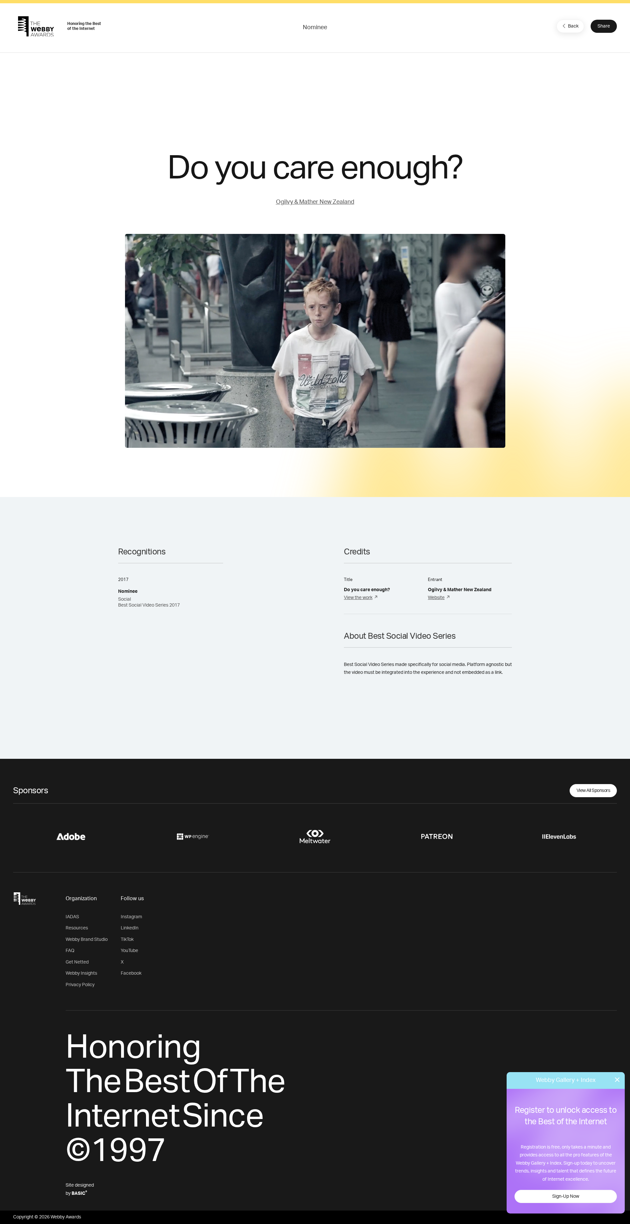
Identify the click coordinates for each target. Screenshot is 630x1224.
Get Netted (77, 962)
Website (436, 597)
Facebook (131, 973)
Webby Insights (81, 973)
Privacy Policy (80, 985)
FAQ (70, 950)
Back (573, 26)
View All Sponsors (593, 790)
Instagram (131, 917)
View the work (358, 597)
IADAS (72, 917)
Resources (77, 928)
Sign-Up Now (565, 1196)
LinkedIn (129, 928)
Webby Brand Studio (87, 939)
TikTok (127, 939)
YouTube (129, 950)
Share (604, 26)
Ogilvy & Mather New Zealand (315, 202)
